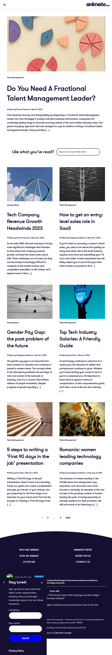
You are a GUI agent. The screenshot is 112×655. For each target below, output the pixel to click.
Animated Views (83, 549)
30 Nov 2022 (54, 591)
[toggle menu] (4, 5)
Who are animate (29, 549)
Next (68, 517)
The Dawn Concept (63, 633)
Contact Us (83, 561)
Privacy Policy (16, 650)
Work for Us (83, 556)
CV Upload (29, 561)
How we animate (29, 556)
